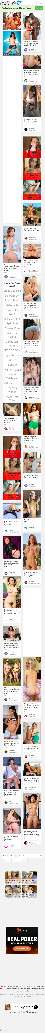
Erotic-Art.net (21, 1012)
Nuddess (12, 365)
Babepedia (12, 305)
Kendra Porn (12, 360)
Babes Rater (12, 300)
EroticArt (31, 527)
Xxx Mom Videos (12, 389)
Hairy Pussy (12, 621)
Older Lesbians (33, 757)
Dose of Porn (12, 328)
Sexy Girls (31, 529)
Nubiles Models (13, 752)
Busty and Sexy (33, 447)
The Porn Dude (12, 369)
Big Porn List (12, 295)
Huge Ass (31, 789)
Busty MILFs (12, 277)
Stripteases (27, 996)
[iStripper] (12, 43)
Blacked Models (33, 51)
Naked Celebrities (12, 376)
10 (41, 856)
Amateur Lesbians (34, 398)
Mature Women (33, 130)
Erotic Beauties (12, 290)
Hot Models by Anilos (15, 803)
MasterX (11, 428)
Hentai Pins (18, 996)
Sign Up (39, 8)
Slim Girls (11, 429)
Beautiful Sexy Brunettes (16, 532)
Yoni (30, 842)
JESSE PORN (12, 350)
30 (9, 860)
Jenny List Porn (12, 343)
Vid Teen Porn (12, 383)
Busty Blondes (33, 239)
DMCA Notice (40, 994)
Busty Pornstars (33, 271)
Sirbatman (32, 581)
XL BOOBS (32, 270)
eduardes (31, 397)
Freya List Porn (12, 355)
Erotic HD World (12, 311)
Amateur (11, 574)
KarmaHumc (32, 351)
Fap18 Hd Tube (12, 398)
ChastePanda (32, 237)
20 (4, 860)
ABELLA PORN (12, 335)
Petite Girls (32, 486)
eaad (30, 80)
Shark (10, 619)
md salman (32, 446)
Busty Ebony (32, 844)
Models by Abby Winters (36, 81)
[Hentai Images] (12, 21)
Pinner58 (31, 49)
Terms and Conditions (7, 994)
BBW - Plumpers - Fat (15, 700)
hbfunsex (31, 128)
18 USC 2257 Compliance (25, 994)
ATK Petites (32, 716)
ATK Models (32, 715)
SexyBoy (31, 314)
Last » (24, 860)
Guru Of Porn (12, 318)
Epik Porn (12, 323)
